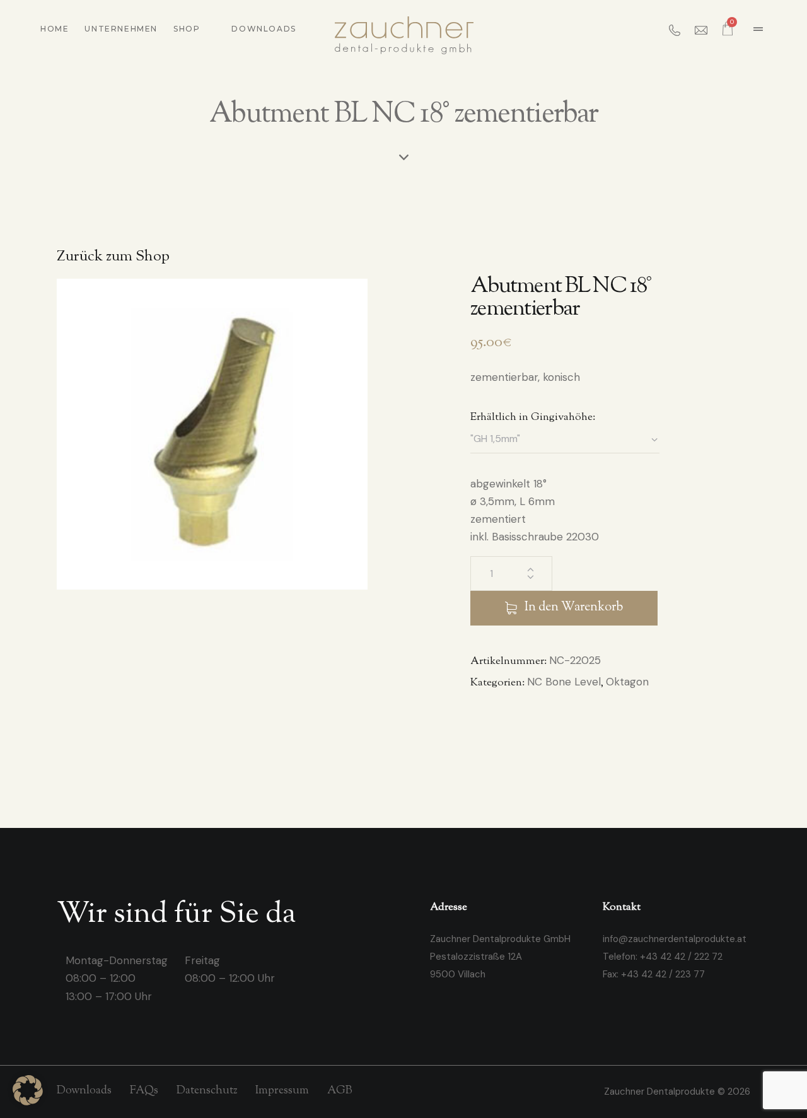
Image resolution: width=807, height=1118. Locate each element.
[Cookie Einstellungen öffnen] (28, 1102)
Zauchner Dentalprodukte (660, 1091)
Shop (186, 28)
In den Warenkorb (574, 607)
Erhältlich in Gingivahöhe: (532, 417)
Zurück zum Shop (113, 257)
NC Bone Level (564, 682)
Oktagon (627, 682)
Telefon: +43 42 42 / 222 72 (663, 956)
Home (54, 28)
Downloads (263, 28)
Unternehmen (121, 28)
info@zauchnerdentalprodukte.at (674, 939)
